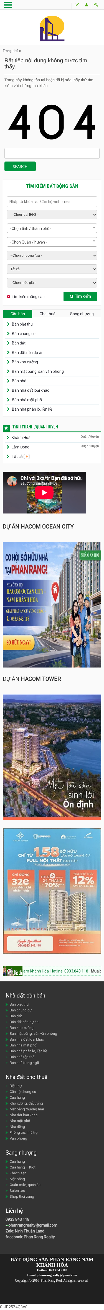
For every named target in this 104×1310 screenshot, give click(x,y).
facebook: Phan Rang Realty (30, 1237)
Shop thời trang (22, 1196)
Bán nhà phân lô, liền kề (32, 409)
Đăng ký (86, 6)
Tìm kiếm (83, 296)
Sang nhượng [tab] (82, 314)
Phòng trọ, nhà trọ (23, 1132)
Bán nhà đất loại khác (30, 390)
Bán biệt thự (22, 324)
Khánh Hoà (21, 437)
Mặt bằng (17, 1179)
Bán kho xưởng (25, 362)
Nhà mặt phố (20, 1121)
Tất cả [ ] (20, 456)
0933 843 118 (17, 1219)
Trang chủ (10, 51)
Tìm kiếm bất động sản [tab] (52, 186)
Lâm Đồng (20, 447)
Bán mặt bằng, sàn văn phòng (38, 371)
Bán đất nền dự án (28, 352)
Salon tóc (17, 1191)
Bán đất (19, 343)
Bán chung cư (24, 333)
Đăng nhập (96, 6)
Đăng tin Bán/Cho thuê (77, 6)
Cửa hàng (17, 1097)
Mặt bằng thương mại (27, 1109)
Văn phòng (18, 1138)
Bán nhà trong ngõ (24, 1063)
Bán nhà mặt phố (27, 400)
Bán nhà (19, 381)
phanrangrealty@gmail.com (33, 1225)
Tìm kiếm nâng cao (28, 296)
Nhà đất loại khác (23, 1115)
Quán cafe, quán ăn (25, 1185)
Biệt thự (16, 1086)
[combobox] (52, 228)
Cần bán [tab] (18, 314)
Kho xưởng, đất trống (26, 1103)
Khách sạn (18, 1173)
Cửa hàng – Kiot (22, 1167)
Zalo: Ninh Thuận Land (25, 1231)
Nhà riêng (17, 1127)
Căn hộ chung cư (23, 1092)
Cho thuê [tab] (47, 314)
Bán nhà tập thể (22, 1057)
